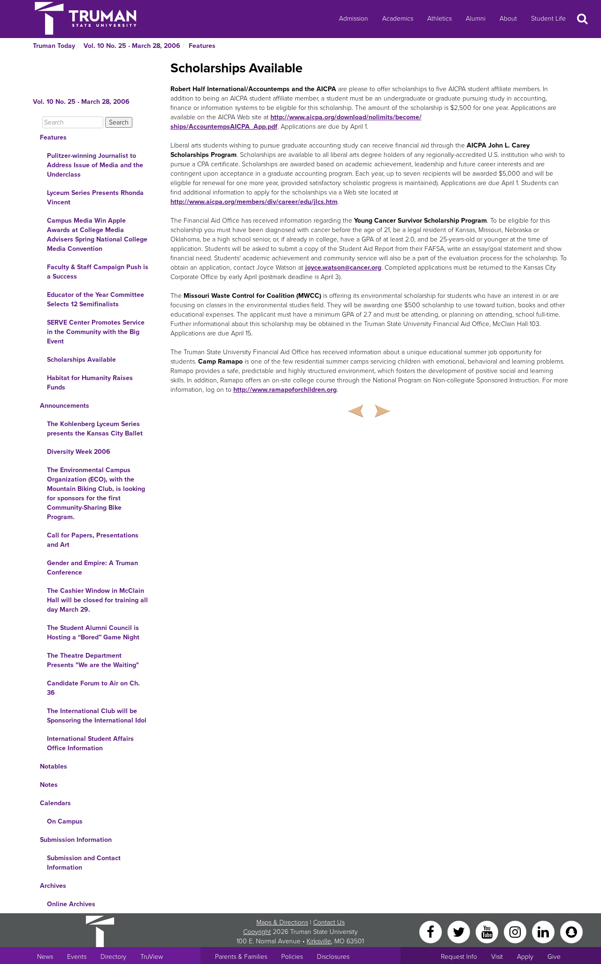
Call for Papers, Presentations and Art (93, 540)
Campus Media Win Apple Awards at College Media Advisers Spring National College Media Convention (97, 235)
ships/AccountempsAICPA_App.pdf (223, 127)
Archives (53, 886)
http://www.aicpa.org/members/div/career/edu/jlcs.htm (254, 202)
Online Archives (71, 904)
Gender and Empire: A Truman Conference (92, 567)
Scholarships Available (81, 360)
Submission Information (76, 840)
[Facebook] (431, 931)
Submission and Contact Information (84, 862)
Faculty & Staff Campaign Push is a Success (97, 271)
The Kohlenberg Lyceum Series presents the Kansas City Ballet (95, 428)
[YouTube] (488, 931)
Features (202, 46)
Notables (53, 766)
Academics (397, 19)
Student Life (548, 19)
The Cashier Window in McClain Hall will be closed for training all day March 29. (97, 600)
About (508, 19)
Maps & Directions (282, 922)
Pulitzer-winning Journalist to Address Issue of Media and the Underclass (95, 165)
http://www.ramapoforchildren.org (285, 390)
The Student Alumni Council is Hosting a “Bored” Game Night (93, 632)
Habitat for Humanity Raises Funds (90, 382)
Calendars (55, 803)
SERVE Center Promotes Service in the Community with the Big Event (96, 332)
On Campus (65, 821)
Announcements (64, 406)
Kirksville (319, 941)
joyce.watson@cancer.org (343, 268)
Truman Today (54, 46)
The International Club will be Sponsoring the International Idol (96, 715)
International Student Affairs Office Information (90, 743)
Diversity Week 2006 (78, 452)
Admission (353, 19)
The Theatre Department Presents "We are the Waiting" (93, 660)
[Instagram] (516, 931)
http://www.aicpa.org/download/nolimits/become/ (346, 117)
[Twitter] (460, 931)
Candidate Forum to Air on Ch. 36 (93, 688)
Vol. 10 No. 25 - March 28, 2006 (132, 46)
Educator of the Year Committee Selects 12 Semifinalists (95, 299)
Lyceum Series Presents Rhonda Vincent (95, 197)
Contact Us (329, 922)
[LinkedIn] (544, 931)
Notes (49, 785)
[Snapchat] (571, 931)
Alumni (475, 19)
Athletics (439, 19)
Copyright (257, 932)
